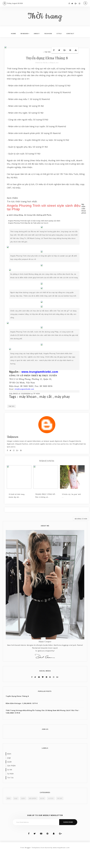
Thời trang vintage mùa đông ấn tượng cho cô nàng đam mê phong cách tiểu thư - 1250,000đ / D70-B (42, 711)
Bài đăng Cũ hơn (81, 519)
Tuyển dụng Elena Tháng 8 (17, 696)
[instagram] (79, 3)
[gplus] (76, 3)
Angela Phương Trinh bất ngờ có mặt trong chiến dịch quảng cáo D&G (34, 221)
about (37, 33)
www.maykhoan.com (61, 847)
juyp (9, 758)
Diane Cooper (45, 641)
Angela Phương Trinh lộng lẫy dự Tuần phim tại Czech (28, 223)
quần (9, 762)
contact (70, 33)
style (59, 33)
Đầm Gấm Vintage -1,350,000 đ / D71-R (22, 703)
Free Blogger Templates (30, 847)
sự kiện (10, 773)
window (24, 33)
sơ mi (9, 769)
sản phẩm (11, 765)
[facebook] (69, 3)
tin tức (48, 52)
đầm (9, 754)
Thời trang (45, 16)
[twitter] (72, 3)
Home (13, 33)
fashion (48, 33)
